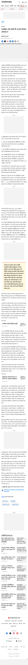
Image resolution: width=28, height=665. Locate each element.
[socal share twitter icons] (5, 42)
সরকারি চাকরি (15, 504)
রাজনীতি (11, 6)
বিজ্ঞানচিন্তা (20, 621)
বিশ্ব (15, 6)
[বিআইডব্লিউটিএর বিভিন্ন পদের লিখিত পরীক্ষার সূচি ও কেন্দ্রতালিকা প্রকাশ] (22, 597)
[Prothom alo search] (19, 2)
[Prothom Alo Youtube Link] (18, 633)
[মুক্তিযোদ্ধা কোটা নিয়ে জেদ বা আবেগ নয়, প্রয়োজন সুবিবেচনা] (23, 378)
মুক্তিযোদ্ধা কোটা (6, 504)
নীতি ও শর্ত (23, 647)
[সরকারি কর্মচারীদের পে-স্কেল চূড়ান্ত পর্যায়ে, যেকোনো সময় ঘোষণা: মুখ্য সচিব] (22, 578)
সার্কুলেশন (16, 647)
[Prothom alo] (7, 2)
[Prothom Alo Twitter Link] (11, 633)
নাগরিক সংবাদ (7, 621)
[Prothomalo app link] (9, 641)
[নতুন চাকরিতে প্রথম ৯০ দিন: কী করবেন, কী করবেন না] (22, 559)
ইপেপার (20, 623)
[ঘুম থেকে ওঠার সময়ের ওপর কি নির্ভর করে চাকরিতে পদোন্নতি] (22, 606)
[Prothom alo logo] (14, 618)
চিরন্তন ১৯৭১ (15, 623)
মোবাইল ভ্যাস (13, 626)
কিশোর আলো (14, 621)
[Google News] (21, 633)
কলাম (2, 22)
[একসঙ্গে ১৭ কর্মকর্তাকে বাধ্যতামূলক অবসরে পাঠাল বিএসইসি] (22, 568)
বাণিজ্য (18, 6)
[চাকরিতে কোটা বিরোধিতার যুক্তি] (23, 325)
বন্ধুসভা (10, 623)
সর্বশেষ (2, 6)
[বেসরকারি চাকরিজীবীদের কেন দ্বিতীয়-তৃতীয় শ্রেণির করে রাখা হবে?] (22, 587)
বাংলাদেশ (7, 6)
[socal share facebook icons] (2, 42)
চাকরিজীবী (13, 501)
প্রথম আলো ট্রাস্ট (5, 623)
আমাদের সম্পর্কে (4, 647)
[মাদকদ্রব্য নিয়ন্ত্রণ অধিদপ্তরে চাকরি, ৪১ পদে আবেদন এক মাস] (22, 550)
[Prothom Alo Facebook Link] (7, 633)
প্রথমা (24, 623)
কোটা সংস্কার (5, 501)
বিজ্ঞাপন (11, 647)
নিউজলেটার (16, 649)
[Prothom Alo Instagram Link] (14, 633)
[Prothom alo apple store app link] (18, 641)
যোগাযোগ (9, 649)
